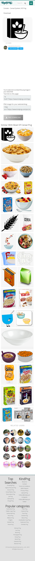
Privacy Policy (24, 490)
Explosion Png (24, 522)
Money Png (17, 528)
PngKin (11, 520)
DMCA (20, 48)
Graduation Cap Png (24, 520)
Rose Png (10, 515)
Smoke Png (24, 515)
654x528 (21, 308)
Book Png (17, 539)
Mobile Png (10, 522)
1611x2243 (21, 286)
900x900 (21, 405)
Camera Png (24, 511)
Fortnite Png (24, 524)
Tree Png (24, 513)
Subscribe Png (10, 509)
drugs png (10, 501)
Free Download (14, 117)
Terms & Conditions (24, 486)
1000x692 (5, 194)
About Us (24, 482)
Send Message (13, 48)
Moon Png (24, 518)
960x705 (20, 362)
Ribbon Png (10, 518)
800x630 (19, 141)
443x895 (4, 383)
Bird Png (17, 532)
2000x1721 (21, 265)
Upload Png (24, 493)
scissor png (10, 490)
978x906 (18, 326)
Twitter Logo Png (10, 511)
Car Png (17, 530)
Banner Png (17, 543)
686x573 (4, 179)
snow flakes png (10, 492)
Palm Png (24, 509)
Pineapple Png (17, 535)
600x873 (25, 194)
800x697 (17, 212)
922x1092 (5, 326)
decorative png (10, 494)
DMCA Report (24, 488)
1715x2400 (5, 286)
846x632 (17, 421)
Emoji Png (17, 537)
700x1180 (23, 231)
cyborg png (10, 498)
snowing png (10, 485)
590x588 (20, 249)
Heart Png (10, 524)
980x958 (4, 141)
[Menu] (31, 3)
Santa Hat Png (11, 513)
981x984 (4, 231)
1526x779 (5, 348)
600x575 (4, 265)
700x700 (4, 163)
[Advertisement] (17, 69)
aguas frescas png (10, 487)
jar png (11, 496)
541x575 (4, 249)
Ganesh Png (17, 541)
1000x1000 (5, 362)
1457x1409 (23, 179)
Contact (24, 484)
